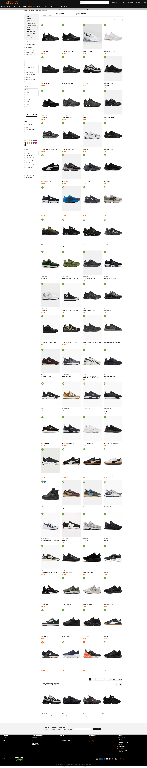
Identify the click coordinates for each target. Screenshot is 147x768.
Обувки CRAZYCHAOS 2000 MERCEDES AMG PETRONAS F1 (91, 377)
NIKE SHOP (63, 6)
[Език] (144, 2)
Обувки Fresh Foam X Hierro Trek (70, 278)
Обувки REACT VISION (46, 410)
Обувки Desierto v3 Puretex (47, 508)
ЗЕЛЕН (32, 140)
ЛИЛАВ (36, 140)
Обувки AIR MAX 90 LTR (68, 51)
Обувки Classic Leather (67, 572)
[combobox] (94, 2)
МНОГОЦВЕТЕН (25, 143)
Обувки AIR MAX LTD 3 (109, 51)
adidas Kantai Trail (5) (30, 157)
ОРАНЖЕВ (27, 143)
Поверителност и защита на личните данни (63, 764)
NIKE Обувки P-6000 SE (68, 715)
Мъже (8, 6)
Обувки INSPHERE (66, 604)
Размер (26, 86)
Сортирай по (116, 18)
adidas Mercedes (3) (29, 160)
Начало (3, 6)
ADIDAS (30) (28, 65)
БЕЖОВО (25, 140)
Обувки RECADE (108, 572)
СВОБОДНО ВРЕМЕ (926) (30, 129)
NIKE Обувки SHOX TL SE (88, 715)
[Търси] (107, 2)
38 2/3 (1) (27, 101)
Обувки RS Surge (87, 636)
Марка (26, 61)
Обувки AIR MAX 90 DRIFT (68, 149)
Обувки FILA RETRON (88, 572)
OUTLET (39, 6)
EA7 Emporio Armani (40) (30, 79)
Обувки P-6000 (107, 310)
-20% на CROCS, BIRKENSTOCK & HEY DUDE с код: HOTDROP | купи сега (69, 9)
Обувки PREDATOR (66, 376)
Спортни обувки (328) (31, 31)
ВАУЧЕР (45, 6)
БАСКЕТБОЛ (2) (29, 124)
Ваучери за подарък (36, 744)
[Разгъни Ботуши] (37, 28)
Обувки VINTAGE (45, 443)
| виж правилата (91, 9)
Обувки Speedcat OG (46, 181)
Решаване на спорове (65, 739)
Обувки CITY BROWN (46, 376)
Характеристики (28, 173)
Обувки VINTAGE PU (88, 410)
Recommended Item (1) (30, 177)
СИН (34, 143)
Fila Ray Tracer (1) (29, 167)
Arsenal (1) (28, 162)
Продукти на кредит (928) (30, 50)
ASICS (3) (27, 69)
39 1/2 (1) (27, 104)
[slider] (25, 116)
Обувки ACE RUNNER (88, 443)
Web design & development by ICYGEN (80, 766)
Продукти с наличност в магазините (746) (30, 56)
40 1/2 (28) (28, 108)
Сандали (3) (29, 29)
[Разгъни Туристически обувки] (37, 34)
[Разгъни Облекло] (37, 16)
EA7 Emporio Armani (65, 340)
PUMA (63, 474)
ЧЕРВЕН (36, 143)
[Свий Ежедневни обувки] (37, 20)
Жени (14, 6)
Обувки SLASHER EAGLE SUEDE (70, 410)
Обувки (32, 10)
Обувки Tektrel (86, 181)
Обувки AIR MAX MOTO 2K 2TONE (49, 149)
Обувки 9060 (86, 83)
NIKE (42, 49)
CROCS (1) (28, 77)
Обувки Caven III (45, 636)
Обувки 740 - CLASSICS (109, 117)
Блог (4, 740)
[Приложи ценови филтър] (36, 114)
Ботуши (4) (29, 27)
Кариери (5, 741)
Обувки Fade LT (107, 668)
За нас (4, 737)
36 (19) (27, 90)
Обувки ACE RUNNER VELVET (111, 443)
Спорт (25, 121)
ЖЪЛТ (29, 140)
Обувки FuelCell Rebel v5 (68, 213)
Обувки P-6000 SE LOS (109, 376)
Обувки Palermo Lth (87, 475)
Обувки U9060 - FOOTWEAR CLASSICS (110, 84)
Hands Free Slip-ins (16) (30, 175)
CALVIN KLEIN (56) (29, 72)
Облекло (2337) (29, 16)
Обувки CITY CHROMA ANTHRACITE (92, 508)
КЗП (61, 737)
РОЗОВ (29, 143)
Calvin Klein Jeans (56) (31, 74)
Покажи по (110, 18)
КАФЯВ (34, 140)
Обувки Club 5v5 (107, 636)
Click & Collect (35, 743)
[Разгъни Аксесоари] (37, 38)
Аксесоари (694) (29, 37)
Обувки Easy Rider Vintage (68, 475)
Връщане (34, 741)
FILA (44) (27, 81)
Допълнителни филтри (30, 44)
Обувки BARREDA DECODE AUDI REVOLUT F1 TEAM (112, 343)
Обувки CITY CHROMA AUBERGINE (70, 508)
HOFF (42, 374)
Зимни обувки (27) (31, 23)
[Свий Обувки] (37, 18)
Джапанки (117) (30, 35)
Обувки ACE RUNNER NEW (68, 443)
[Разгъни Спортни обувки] (37, 32)
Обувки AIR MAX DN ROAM (47, 246)
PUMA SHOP (53, 6)
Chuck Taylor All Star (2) (30, 164)
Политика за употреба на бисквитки (85, 764)
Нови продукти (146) (29, 47)
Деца (19, 6)
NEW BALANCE (44, 115)
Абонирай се (97, 728)
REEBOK (63, 570)
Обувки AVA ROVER (108, 149)
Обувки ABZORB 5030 (109, 246)
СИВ (32, 143)
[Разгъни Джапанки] (37, 36)
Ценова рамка (28, 111)
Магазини (5, 739)
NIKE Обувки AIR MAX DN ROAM (110, 715)
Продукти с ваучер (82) (30, 52)
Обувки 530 (85, 149)
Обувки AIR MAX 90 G (46, 668)
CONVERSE (64, 308)
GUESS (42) (28, 82)
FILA (83, 570)
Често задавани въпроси (37, 737)
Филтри (26, 41)
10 (110, 679)
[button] (116, 684)
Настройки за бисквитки (65, 740)
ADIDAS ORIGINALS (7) (30, 67)
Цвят (25, 137)
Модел (26, 149)
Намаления (31, 6)
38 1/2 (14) (28, 99)
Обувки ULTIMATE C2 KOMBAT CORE (71, 342)
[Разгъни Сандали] (37, 30)
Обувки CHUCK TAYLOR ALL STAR (70, 310)
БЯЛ (27, 140)
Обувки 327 (64, 540)
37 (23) (27, 94)
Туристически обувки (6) (31, 33)
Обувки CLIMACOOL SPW (89, 310)
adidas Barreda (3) (29, 153)
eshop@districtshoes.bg (124, 746)
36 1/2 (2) (27, 92)
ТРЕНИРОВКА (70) (29, 132)
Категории (27, 13)
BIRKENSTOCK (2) (29, 70)
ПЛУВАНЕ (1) (28, 127)
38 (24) (27, 97)
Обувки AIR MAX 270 (46, 51)
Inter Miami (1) (28, 169)
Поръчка (33, 739)
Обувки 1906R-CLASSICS (68, 117)
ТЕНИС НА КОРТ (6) (29, 131)
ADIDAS (84, 308)
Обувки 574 (106, 540)
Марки (24, 6)
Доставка (33, 740)
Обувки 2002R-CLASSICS (110, 278)
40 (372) (27, 106)
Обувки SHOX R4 (87, 117)
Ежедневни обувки (38, 10)
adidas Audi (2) (28, 152)
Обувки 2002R (86, 213)
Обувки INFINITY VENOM (47, 475)
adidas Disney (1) (29, 155)
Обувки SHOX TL (87, 246)
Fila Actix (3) (28, 165)
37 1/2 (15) (28, 96)
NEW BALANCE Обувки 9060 (49, 715)
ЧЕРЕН (25, 145)
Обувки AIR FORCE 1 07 (47, 83)
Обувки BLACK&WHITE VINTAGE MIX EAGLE (113, 410)
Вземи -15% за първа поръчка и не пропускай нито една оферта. (59, 728)
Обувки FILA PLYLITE (67, 668)
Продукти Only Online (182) (31, 54)
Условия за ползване (74, 764)
